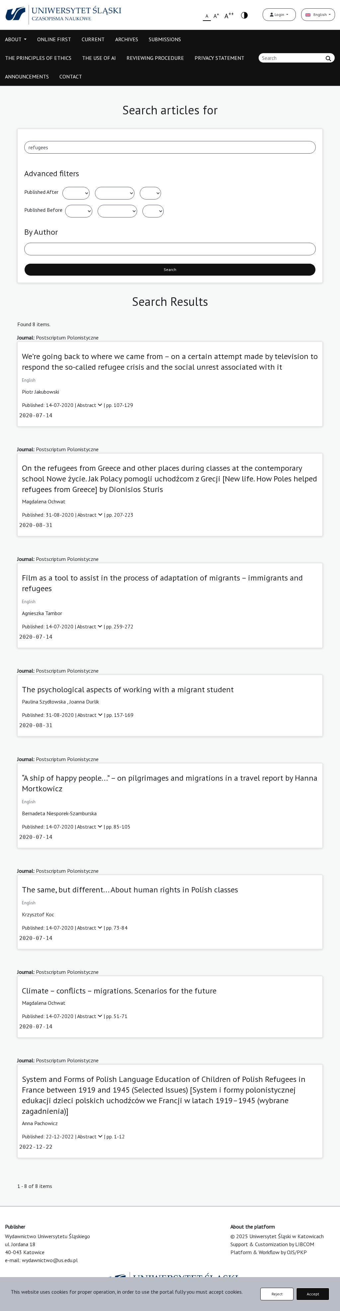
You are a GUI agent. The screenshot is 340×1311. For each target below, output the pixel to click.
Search (170, 269)
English (319, 14)
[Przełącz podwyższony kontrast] (244, 15)
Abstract (87, 405)
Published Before (43, 209)
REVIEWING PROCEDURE (155, 58)
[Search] (328, 58)
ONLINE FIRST (54, 39)
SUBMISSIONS (165, 39)
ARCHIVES (126, 39)
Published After (41, 192)
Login (279, 14)
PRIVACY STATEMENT (219, 58)
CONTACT (70, 76)
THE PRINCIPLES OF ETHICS (38, 58)
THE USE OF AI (99, 58)
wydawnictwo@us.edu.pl (50, 1260)
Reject (277, 1293)
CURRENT (93, 39)
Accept (313, 1293)
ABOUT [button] (14, 39)
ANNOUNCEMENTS (27, 76)
